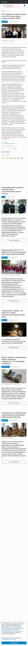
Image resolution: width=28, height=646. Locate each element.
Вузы (3, 151)
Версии (7, 151)
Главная (3, 10)
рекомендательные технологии (8, 639)
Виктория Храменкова (10, 143)
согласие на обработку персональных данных (12, 628)
